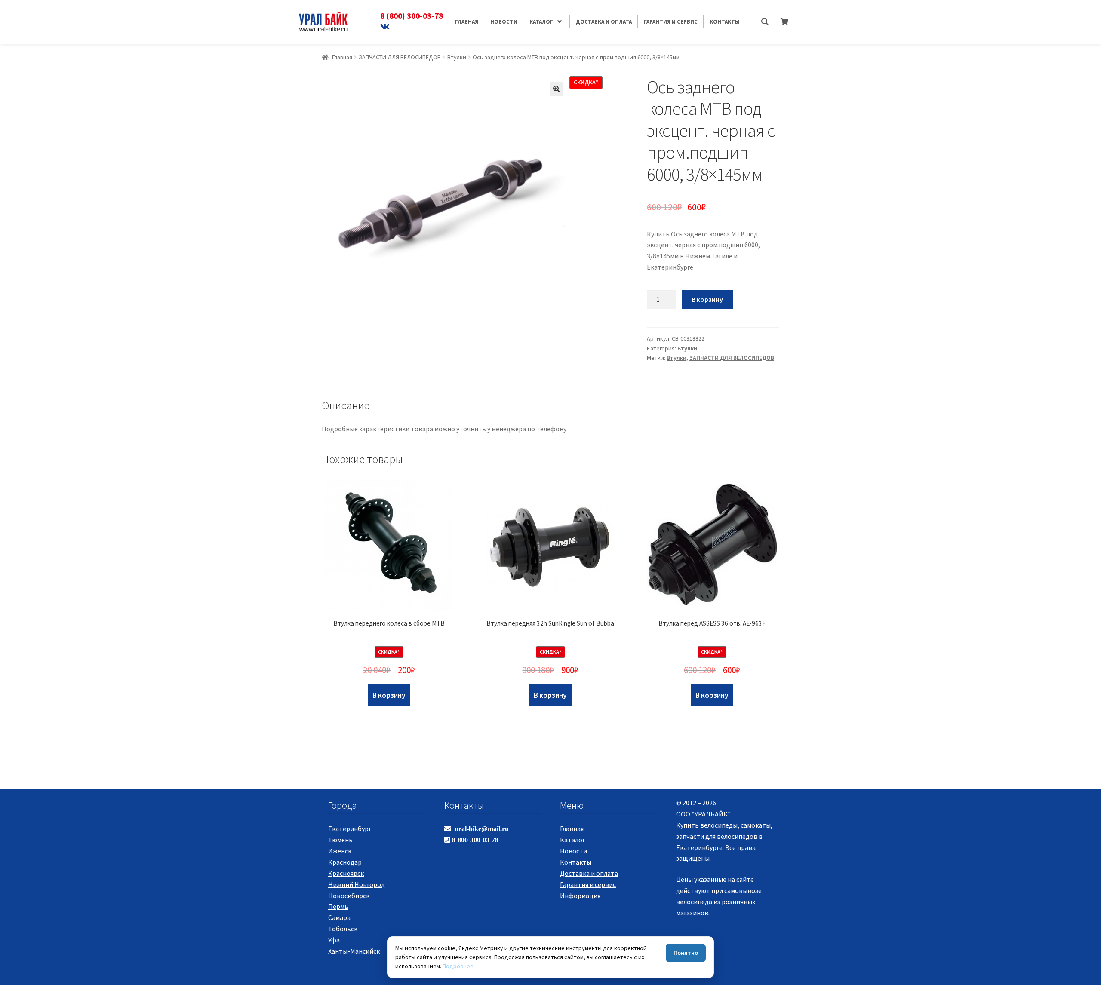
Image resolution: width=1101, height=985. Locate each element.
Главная (342, 57)
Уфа (334, 940)
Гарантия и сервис (588, 884)
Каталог (572, 839)
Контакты (575, 862)
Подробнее (458, 966)
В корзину (707, 299)
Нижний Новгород (356, 884)
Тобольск (342, 928)
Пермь (338, 906)
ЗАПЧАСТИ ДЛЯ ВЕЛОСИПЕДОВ (400, 57)
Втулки (456, 57)
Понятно (686, 953)
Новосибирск (348, 895)
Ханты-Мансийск (354, 951)
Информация (580, 895)
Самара (339, 917)
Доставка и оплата (589, 873)
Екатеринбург (350, 828)
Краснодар (345, 862)
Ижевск (339, 851)
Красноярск (346, 873)
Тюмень (340, 839)
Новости (573, 851)
